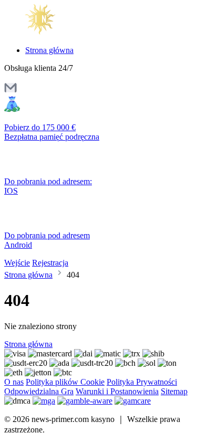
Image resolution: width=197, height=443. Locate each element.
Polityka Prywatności (142, 381)
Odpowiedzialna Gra (39, 391)
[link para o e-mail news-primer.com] (10, 91)
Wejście (17, 262)
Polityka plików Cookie (65, 381)
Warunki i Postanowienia (117, 391)
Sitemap (174, 391)
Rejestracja (50, 262)
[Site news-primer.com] (48, 32)
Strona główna (49, 50)
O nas (14, 381)
